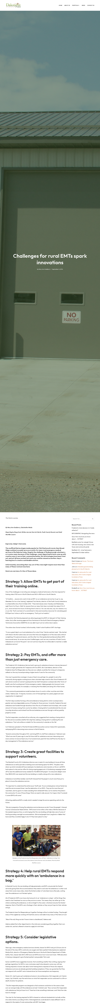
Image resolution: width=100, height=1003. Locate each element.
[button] (79, 5)
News (83, 5)
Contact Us (90, 5)
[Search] (93, 519)
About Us (67, 5)
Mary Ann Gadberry (44, 269)
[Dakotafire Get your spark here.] (13, 5)
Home (60, 5)
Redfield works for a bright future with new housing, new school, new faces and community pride (83, 544)
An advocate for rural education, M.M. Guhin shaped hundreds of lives (81, 574)
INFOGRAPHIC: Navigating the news (83, 533)
